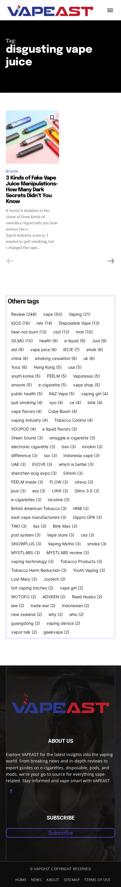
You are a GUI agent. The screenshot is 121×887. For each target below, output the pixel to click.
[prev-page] (10, 261)
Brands (12, 171)
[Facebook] (11, 791)
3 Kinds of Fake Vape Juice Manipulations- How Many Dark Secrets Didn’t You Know (32, 189)
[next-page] (110, 261)
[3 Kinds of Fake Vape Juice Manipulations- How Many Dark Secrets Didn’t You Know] (32, 137)
